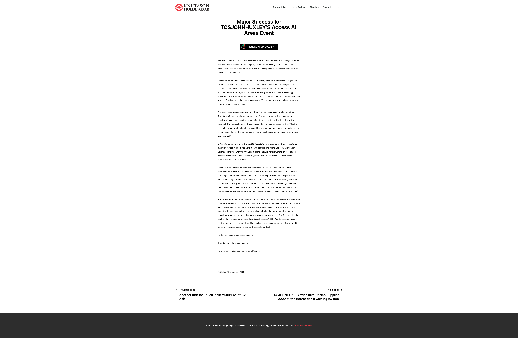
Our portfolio (279, 7)
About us (314, 7)
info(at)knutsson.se (303, 325)
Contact (327, 7)
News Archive (299, 7)
